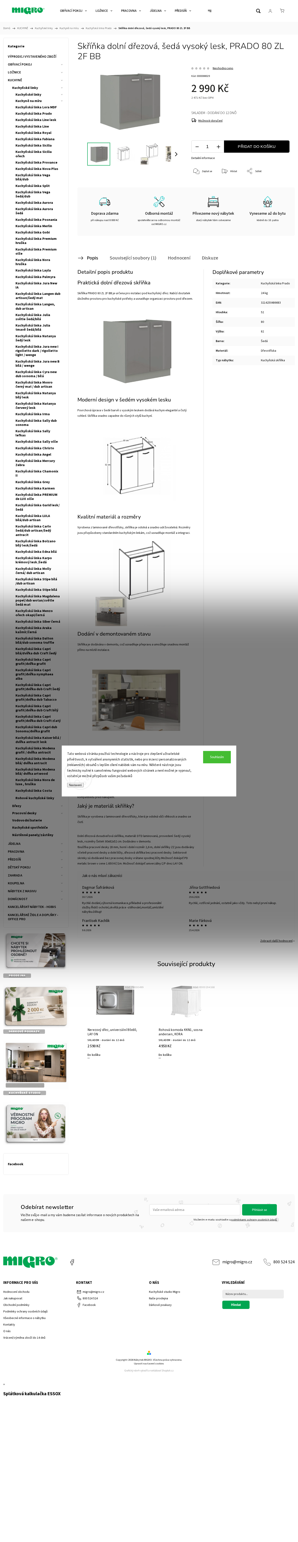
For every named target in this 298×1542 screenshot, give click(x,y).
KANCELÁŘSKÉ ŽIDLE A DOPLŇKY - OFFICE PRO (33, 917)
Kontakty (9, 1324)
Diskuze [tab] (210, 257)
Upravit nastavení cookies (149, 1364)
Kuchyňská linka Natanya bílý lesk (35, 395)
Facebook (72, 1262)
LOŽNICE (14, 72)
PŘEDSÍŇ (14, 859)
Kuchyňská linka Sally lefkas (32, 433)
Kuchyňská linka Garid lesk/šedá (37, 507)
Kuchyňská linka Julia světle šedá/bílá (32, 317)
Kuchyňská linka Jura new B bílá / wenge (37, 363)
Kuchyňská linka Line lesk (36, 120)
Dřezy (16, 806)
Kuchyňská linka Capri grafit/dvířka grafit (33, 661)
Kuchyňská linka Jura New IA (36, 285)
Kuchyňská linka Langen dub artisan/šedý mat (38, 295)
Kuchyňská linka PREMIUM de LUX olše (36, 496)
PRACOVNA (16, 851)
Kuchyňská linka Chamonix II (36, 473)
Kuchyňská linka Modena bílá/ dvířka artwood (35, 771)
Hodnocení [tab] (179, 257)
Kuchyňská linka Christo (34, 448)
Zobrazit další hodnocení (276, 941)
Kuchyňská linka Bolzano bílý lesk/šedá (35, 543)
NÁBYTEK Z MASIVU (22, 891)
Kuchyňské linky (25, 87)
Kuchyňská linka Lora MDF (36, 107)
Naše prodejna (158, 1298)
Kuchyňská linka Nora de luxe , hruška (35, 782)
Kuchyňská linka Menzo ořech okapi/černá (34, 613)
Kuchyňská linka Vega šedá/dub (32, 194)
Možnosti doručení (210, 121)
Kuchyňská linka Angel (33, 454)
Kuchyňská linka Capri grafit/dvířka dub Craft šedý (37, 687)
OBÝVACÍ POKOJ (20, 64)
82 (262, 331)
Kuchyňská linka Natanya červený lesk (35, 405)
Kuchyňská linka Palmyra (35, 277)
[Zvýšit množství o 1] (218, 146)
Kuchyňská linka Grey (32, 482)
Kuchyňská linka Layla (33, 270)
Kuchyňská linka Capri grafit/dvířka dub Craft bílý (36, 708)
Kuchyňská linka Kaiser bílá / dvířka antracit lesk (38, 739)
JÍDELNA (14, 843)
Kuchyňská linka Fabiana (35, 139)
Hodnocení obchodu (16, 1292)
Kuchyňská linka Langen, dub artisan (35, 306)
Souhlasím (217, 757)
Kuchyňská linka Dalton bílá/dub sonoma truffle (34, 640)
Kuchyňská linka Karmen (35, 488)
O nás (7, 1331)
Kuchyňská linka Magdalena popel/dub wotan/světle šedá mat (37, 600)
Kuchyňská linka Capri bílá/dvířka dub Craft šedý (36, 651)
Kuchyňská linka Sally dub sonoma (36, 422)
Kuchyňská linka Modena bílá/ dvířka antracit (35, 760)
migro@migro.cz (237, 1262)
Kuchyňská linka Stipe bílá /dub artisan (36, 581)
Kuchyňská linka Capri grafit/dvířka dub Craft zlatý (38, 718)
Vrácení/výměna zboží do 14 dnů (24, 1338)
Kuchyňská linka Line (32, 126)
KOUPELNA (16, 883)
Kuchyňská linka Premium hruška (36, 240)
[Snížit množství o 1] (197, 146)
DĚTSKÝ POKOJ (19, 867)
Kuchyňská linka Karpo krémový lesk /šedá (33, 560)
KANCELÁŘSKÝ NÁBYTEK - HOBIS (32, 906)
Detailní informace (203, 158)
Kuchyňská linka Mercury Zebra (35, 462)
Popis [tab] (92, 257)
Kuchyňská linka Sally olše (36, 441)
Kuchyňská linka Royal (33, 132)
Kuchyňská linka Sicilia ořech (33, 153)
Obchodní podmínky (16, 1305)
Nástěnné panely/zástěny (32, 835)
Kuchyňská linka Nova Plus (36, 168)
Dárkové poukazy (160, 1305)
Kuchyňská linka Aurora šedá (34, 211)
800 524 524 (284, 1262)
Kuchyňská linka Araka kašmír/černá (33, 630)
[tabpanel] (115, 1018)
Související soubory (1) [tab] (133, 257)
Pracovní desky (24, 813)
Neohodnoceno (223, 68)
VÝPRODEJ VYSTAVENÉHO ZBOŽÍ (32, 56)
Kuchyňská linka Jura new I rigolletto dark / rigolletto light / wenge (37, 350)
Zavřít (280, 186)
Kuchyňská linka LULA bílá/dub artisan (32, 517)
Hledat (236, 1305)
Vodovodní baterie (27, 820)
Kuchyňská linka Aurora (34, 202)
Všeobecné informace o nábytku (24, 1318)
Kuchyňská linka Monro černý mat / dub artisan (34, 384)
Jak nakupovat (12, 1298)
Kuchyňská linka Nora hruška (32, 262)
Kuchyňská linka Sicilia (33, 145)
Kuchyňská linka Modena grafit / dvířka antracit (35, 750)
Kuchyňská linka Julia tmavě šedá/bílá (32, 327)
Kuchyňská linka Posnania (36, 219)
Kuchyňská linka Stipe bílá (36, 589)
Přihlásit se (259, 1210)
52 (262, 312)
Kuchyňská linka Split (32, 185)
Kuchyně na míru (28, 101)
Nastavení (75, 785)
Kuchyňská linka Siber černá (37, 621)
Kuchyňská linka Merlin (33, 226)
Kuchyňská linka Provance (36, 162)
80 (262, 322)
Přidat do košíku (257, 146)
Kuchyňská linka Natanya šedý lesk (35, 338)
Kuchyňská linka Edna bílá (36, 551)
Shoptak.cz (168, 1371)
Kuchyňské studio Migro (164, 1292)
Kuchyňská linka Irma (32, 414)
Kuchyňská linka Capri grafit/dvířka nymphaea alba (34, 674)
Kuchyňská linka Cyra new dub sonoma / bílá (36, 374)
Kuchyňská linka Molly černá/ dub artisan (33, 570)
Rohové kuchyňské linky (34, 798)
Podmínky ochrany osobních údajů (25, 1311)
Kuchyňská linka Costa (33, 790)
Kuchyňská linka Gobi (32, 232)
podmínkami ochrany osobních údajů (253, 1220)
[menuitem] (73, 11)
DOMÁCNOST (18, 899)
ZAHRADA (15, 875)
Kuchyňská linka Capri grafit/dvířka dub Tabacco (36, 697)
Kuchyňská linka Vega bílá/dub (32, 177)
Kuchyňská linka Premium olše (36, 251)
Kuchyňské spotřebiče (30, 827)
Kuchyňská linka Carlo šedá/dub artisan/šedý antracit (33, 530)
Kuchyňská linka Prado (33, 113)
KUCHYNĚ (15, 80)
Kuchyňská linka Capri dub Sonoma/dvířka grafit (36, 729)
